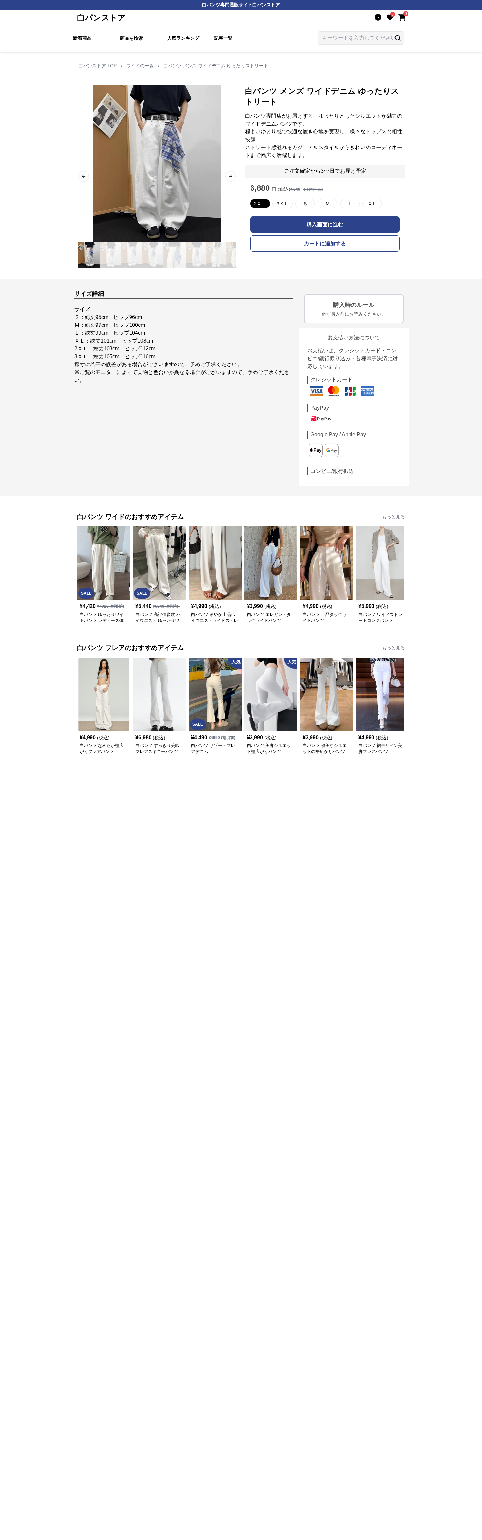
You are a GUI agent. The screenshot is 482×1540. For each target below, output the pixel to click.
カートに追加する (325, 243)
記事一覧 (223, 38)
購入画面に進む (325, 224)
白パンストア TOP (97, 65)
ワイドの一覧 (140, 65)
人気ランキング (183, 38)
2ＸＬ (260, 203)
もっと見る (393, 516)
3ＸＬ (283, 203)
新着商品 (82, 38)
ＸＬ (372, 203)
